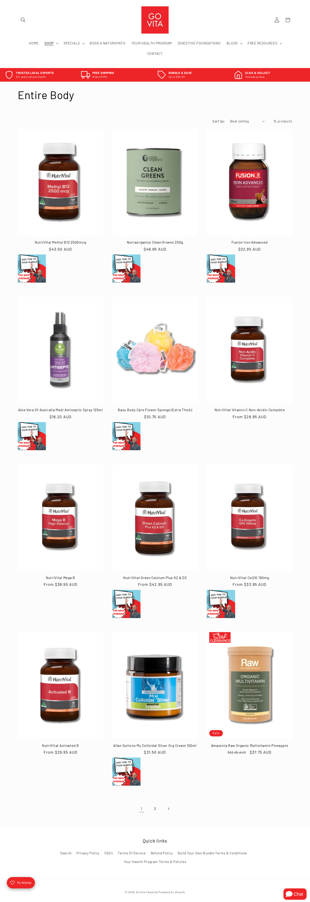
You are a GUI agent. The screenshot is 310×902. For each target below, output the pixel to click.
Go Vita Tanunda (147, 892)
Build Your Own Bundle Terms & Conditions (212, 853)
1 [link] (141, 808)
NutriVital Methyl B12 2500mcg (60, 242)
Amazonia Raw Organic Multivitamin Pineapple (249, 745)
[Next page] (168, 808)
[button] (23, 20)
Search (66, 853)
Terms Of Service (132, 853)
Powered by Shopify (171, 892)
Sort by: (218, 121)
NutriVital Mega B (60, 577)
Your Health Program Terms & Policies (155, 862)
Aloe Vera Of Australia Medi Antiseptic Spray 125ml (60, 410)
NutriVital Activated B (60, 745)
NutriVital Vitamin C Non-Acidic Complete (249, 410)
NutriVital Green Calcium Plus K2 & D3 (155, 577)
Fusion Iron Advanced (249, 242)
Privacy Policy (87, 853)
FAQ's (108, 853)
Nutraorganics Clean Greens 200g (155, 242)
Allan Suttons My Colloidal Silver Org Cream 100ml (155, 745)
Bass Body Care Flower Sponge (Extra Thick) (155, 410)
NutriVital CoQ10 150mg (249, 577)
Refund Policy (162, 853)
